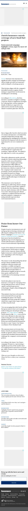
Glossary (7, 494)
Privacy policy (22, 494)
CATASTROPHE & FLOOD (6, 393)
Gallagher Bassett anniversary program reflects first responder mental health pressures (12, 411)
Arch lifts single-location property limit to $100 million (13, 426)
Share (10, 74)
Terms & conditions (14, 494)
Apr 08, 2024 (4, 74)
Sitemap (13, 497)
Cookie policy (4, 495)
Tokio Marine (14, 312)
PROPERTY (3, 424)
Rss (17, 497)
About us (3, 497)
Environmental (7, 33)
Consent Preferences (12, 495)
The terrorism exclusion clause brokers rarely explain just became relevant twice (13, 396)
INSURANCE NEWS (5, 408)
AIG (8, 312)
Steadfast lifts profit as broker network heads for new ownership (14, 419)
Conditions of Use (21, 495)
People (2, 494)
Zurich (3, 79)
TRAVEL (3, 400)
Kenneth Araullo (6, 72)
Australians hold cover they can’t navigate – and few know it (13, 403)
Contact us (8, 497)
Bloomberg (13, 98)
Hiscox (16, 314)
